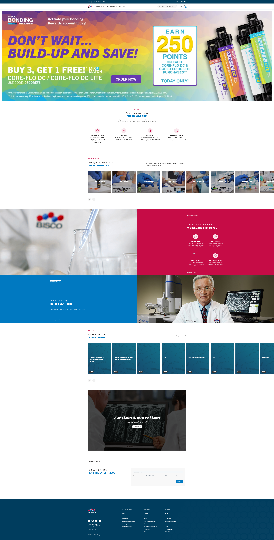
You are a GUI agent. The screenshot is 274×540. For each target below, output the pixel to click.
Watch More (180, 337)
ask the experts (112, 6)
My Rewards (168, 518)
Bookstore (167, 524)
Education (146, 513)
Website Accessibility (127, 526)
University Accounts (126, 524)
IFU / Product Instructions (149, 521)
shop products (99, 6)
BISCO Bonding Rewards (170, 521)
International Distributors (128, 516)
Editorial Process (169, 531)
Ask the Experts (54, 320)
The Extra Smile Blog (148, 516)
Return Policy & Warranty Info (150, 526)
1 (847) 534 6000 (92, 529)
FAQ (145, 531)
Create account (191, 272)
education (122, 6)
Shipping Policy (147, 529)
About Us (177, 1)
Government (125, 518)
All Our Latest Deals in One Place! (95, 1)
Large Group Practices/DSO (128, 521)
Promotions (167, 516)
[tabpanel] (99, 182)
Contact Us (183, 1)
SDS (145, 524)
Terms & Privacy (169, 529)
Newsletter (92, 461)
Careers (167, 526)
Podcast (98, 461)
